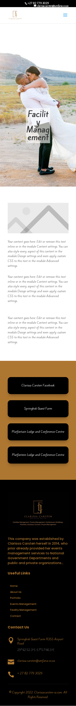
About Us (15, 592)
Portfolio (15, 598)
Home (14, 586)
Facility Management (23, 610)
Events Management (23, 604)
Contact (15, 616)
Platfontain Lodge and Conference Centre (38, 432)
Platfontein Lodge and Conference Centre (38, 455)
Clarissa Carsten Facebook (38, 385)
